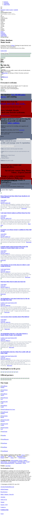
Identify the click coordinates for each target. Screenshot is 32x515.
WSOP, (3, 104)
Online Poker (7, 4)
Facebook (3, 9)
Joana (5, 443)
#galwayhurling (14, 460)
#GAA (20, 460)
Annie (5, 431)
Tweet (2, 513)
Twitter (7, 9)
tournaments (20, 456)
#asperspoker (19, 463)
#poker (25, 460)
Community (6, 3)
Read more (24, 208)
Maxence (6, 439)
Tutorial (2, 502)
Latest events (4, 50)
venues (12, 457)
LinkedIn (16, 9)
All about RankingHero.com (7, 486)
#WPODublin (4, 461)
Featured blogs (21, 457)
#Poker (13, 45)
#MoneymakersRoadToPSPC (8, 463)
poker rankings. (14, 123)
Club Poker (7, 465)
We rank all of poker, (5, 115)
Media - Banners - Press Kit (7, 494)
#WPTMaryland (21, 461)
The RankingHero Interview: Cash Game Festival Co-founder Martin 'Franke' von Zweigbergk (14, 334)
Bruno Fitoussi (4, 386)
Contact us (3, 507)
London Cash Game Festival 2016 (9, 302)
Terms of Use (4, 499)
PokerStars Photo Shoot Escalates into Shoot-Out (13, 281)
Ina (5, 435)
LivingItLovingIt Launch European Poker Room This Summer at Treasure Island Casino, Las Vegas (14, 247)
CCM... (23, 104)
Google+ (11, 9)
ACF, (18, 104)
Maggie (6, 451)
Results (2, 457)
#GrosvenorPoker (12, 461)
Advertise (3, 497)
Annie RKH (3, 200)
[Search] (15, 14)
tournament (21, 130)
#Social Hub (5, 73)
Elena (5, 447)
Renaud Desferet (4, 412)
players (23, 455)
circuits (2, 456)
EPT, (13, 104)
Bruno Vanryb (4, 394)
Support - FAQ (4, 504)
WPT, (9, 104)
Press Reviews (4, 492)
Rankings (6, 1)
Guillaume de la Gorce (9, 409)
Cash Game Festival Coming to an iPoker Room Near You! (15, 212)
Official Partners (4, 489)
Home (2, 31)
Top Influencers (4, 77)
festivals (10, 456)
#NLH (24, 463)
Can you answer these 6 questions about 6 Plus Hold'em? (15, 316)
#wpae (27, 461)
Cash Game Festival (5, 269)
